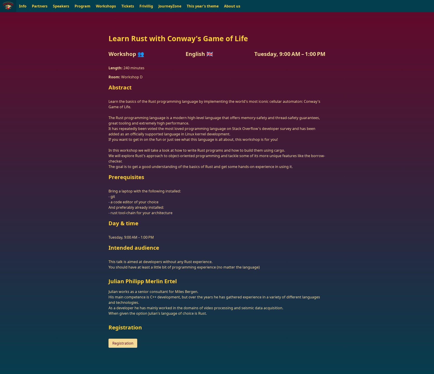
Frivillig (146, 6)
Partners (39, 6)
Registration (122, 343)
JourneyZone (169, 6)
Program (82, 6)
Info (22, 6)
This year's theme (203, 6)
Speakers (61, 6)
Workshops (106, 6)
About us (232, 6)
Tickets (127, 6)
